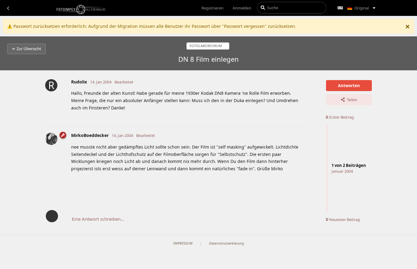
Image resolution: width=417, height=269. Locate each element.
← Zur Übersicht (26, 48)
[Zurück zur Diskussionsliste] (7, 7)
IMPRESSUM (183, 243)
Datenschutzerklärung (226, 243)
